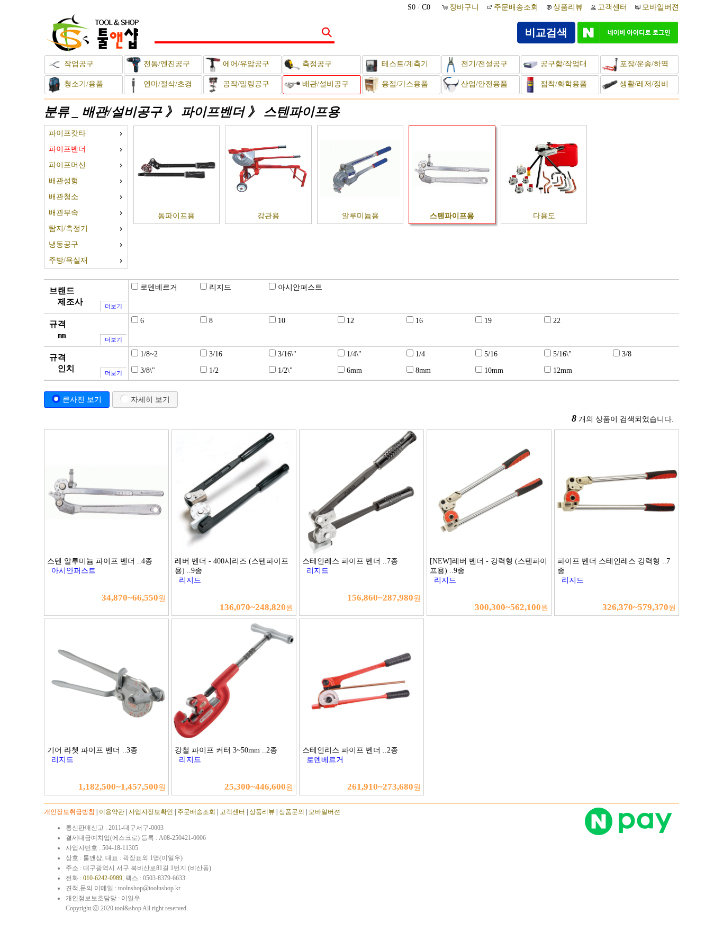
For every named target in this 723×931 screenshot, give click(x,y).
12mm (562, 370)
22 (557, 321)
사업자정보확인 (151, 812)
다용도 (544, 216)
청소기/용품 (82, 84)
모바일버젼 (660, 7)
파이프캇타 (67, 133)
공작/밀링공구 (245, 84)
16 (419, 321)
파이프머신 (67, 165)
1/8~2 (149, 354)
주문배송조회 (516, 7)
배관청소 (63, 197)
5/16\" (562, 354)
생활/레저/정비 (643, 84)
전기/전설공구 (483, 64)
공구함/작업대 (562, 64)
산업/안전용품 (483, 84)
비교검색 (546, 32)
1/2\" (285, 370)
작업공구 (78, 64)
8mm (423, 370)
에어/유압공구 (245, 64)
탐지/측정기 (68, 228)
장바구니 (465, 7)
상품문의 (291, 812)
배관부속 (63, 213)
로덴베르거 (158, 287)
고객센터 (612, 7)
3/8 (626, 354)
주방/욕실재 (68, 260)
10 (281, 321)
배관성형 (63, 181)
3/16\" (287, 354)
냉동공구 (63, 244)
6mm (354, 370)
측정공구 (316, 64)
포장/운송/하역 (643, 64)
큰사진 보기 (82, 399)
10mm (493, 370)
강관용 (268, 216)
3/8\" (147, 370)
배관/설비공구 (324, 84)
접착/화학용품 (562, 84)
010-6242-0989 (102, 878)
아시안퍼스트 (300, 287)
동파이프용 (176, 216)
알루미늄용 (360, 216)
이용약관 (111, 812)
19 (488, 321)
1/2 (214, 370)
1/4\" (354, 354)
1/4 (420, 354)
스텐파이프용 (302, 112)
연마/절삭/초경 (166, 84)
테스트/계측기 (403, 64)
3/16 (215, 354)
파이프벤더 (213, 112)
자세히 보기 (150, 399)
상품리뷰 (568, 7)
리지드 (220, 287)
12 (350, 321)
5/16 (491, 354)
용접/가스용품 (403, 84)
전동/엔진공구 (165, 64)
